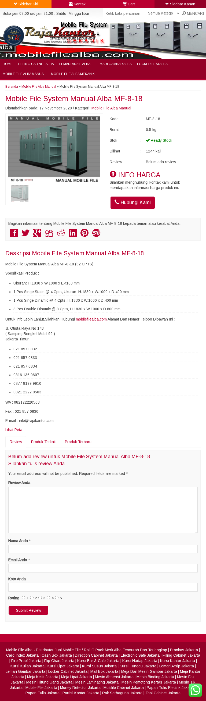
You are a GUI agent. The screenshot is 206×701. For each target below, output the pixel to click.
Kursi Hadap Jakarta (139, 661)
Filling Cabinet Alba (36, 64)
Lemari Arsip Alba (74, 64)
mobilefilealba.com (91, 319)
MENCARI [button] (195, 13)
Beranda (11, 86)
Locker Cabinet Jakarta (67, 671)
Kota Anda (17, 579)
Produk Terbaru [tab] (78, 442)
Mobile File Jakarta (41, 687)
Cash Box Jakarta (57, 655)
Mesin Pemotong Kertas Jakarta (149, 682)
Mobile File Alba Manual (24, 74)
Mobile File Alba (19, 650)
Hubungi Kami (135, 202)
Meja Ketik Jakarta (42, 677)
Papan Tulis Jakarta (42, 693)
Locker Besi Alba (152, 64)
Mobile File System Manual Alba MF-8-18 (74, 98)
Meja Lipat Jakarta (76, 677)
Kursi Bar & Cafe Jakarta (98, 661)
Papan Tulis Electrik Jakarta (170, 687)
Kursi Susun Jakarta (99, 666)
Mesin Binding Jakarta (155, 677)
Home (8, 64)
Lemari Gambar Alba (114, 64)
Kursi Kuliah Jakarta (27, 666)
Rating (13, 598)
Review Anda (19, 483)
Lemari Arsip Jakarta (176, 666)
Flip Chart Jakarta (59, 661)
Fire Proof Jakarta (26, 661)
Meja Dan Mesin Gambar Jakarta (149, 671)
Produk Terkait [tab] (43, 442)
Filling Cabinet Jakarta (181, 655)
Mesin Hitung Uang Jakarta (49, 682)
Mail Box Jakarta (104, 671)
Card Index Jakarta (22, 655)
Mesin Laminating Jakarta (97, 682)
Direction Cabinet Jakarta (96, 655)
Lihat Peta (13, 430)
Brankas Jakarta (184, 650)
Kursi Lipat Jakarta (63, 666)
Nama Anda (18, 541)
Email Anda (17, 560)
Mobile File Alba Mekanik (73, 74)
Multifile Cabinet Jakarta (124, 687)
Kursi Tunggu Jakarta (138, 666)
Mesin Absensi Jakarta (114, 677)
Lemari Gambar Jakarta (25, 671)
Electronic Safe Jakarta (140, 655)
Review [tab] (16, 442)
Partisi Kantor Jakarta (80, 693)
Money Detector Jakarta (80, 687)
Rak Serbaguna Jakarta (122, 693)
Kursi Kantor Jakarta (177, 661)
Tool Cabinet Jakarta (163, 693)
